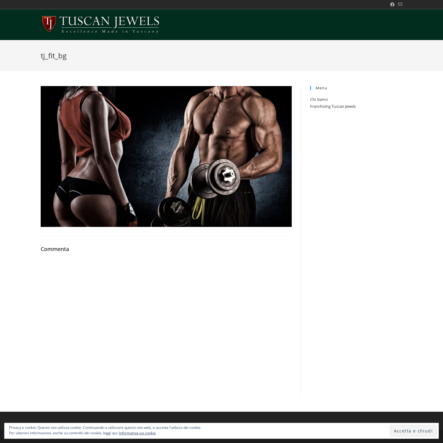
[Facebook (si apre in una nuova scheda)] (392, 5)
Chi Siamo (319, 99)
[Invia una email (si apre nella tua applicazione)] (399, 5)
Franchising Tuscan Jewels (333, 106)
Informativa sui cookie (137, 432)
